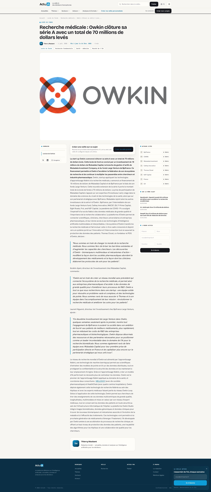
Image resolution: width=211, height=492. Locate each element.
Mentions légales (158, 475)
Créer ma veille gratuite (123, 149)
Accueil (42, 18)
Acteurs (75, 11)
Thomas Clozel (147, 170)
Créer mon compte (163, 11)
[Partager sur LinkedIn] (47, 160)
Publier (154, 4)
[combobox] (134, 4)
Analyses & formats (90, 11)
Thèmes (54, 11)
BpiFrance (145, 152)
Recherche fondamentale (64, 48)
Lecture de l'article (49, 154)
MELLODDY (100, 381)
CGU (170, 488)
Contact (155, 472)
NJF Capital (146, 175)
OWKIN (144, 157)
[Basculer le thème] (169, 4)
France (144, 179)
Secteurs (65, 11)
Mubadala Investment (149, 161)
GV (143, 184)
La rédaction (157, 469)
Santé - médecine (82, 48)
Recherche (104, 469)
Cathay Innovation (148, 166)
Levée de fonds (52, 18)
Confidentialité (161, 488)
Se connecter (150, 11)
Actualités (44, 11)
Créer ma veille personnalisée (112, 11)
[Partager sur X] (43, 160)
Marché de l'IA (97, 48)
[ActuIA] (45, 4)
